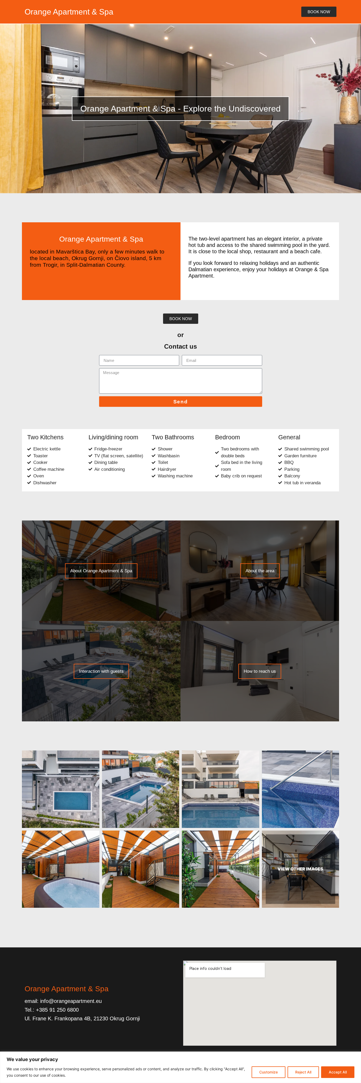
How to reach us (260, 671)
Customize (268, 1072)
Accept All (338, 1072)
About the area (260, 570)
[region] (180, 1067)
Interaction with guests (101, 671)
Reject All (303, 1072)
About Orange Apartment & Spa (101, 570)
